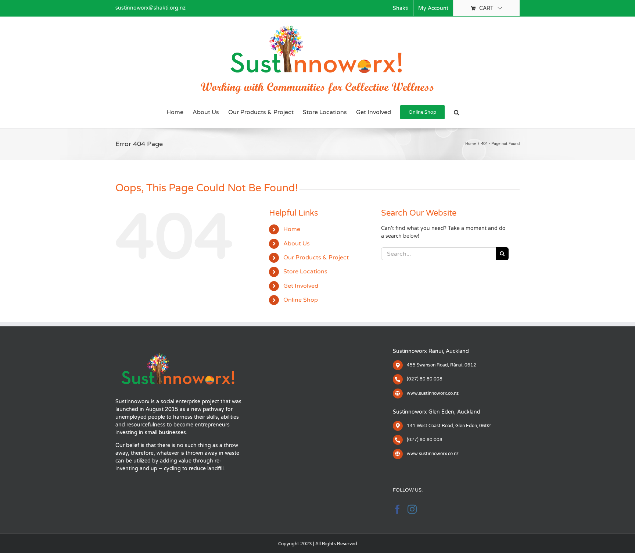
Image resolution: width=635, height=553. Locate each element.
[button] (456, 112)
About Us (296, 243)
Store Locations (305, 271)
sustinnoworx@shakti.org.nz (150, 8)
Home (291, 229)
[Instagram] (412, 509)
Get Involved (300, 286)
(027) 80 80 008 (424, 379)
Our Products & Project (316, 257)
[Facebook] (397, 509)
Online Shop (300, 300)
